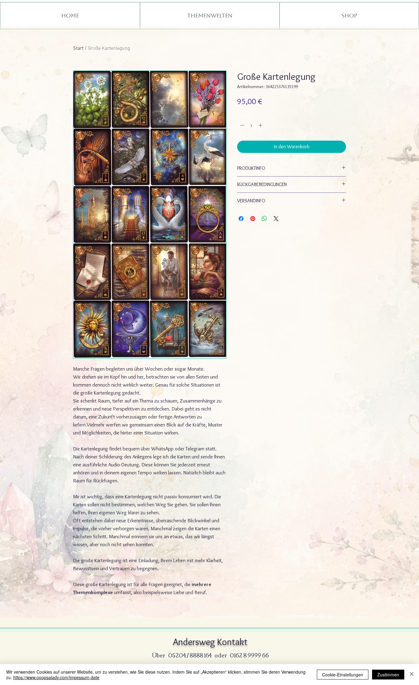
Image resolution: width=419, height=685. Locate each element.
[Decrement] (241, 125)
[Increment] (261, 125)
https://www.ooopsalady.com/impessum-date (56, 677)
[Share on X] (276, 218)
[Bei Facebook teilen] (241, 218)
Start (78, 48)
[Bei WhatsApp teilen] (264, 218)
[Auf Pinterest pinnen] (252, 218)
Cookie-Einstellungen (342, 674)
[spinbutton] (251, 125)
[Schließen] (411, 674)
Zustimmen (388, 674)
